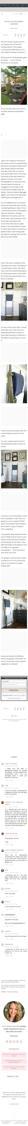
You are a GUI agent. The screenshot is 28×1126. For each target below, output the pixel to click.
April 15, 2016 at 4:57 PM (11, 807)
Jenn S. (8, 931)
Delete (11, 780)
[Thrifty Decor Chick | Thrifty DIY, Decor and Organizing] (14, 8)
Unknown (9, 944)
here (3, 114)
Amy (6, 870)
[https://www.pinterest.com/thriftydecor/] (19, 14)
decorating (4, 719)
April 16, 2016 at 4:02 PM (11, 872)
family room (23, 719)
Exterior (9, 719)
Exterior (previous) (15, 719)
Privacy (18, 698)
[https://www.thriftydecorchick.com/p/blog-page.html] (15, 14)
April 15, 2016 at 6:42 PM (11, 836)
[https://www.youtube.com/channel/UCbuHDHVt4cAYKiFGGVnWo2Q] (21, 14)
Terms (13, 698)
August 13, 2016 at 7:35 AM (12, 947)
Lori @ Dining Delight (14, 850)
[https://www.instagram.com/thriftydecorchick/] (17, 14)
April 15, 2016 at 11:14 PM (11, 852)
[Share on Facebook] (15, 35)
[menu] (2, 14)
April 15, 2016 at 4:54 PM (11, 788)
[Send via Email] (24, 35)
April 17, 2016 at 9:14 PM (11, 904)
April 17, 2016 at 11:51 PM (11, 917)
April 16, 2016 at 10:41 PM (11, 891)
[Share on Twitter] (18, 35)
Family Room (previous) (14, 720)
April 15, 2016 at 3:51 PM (11, 766)
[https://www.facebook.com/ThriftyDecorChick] (13, 14)
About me (14, 1036)
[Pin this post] (21, 35)
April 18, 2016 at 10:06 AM (11, 933)
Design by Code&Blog (20, 1123)
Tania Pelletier (11, 834)
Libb (6, 786)
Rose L (7, 902)
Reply (7, 780)
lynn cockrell (11, 764)
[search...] (25, 14)
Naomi (7, 889)
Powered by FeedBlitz (18, 695)
